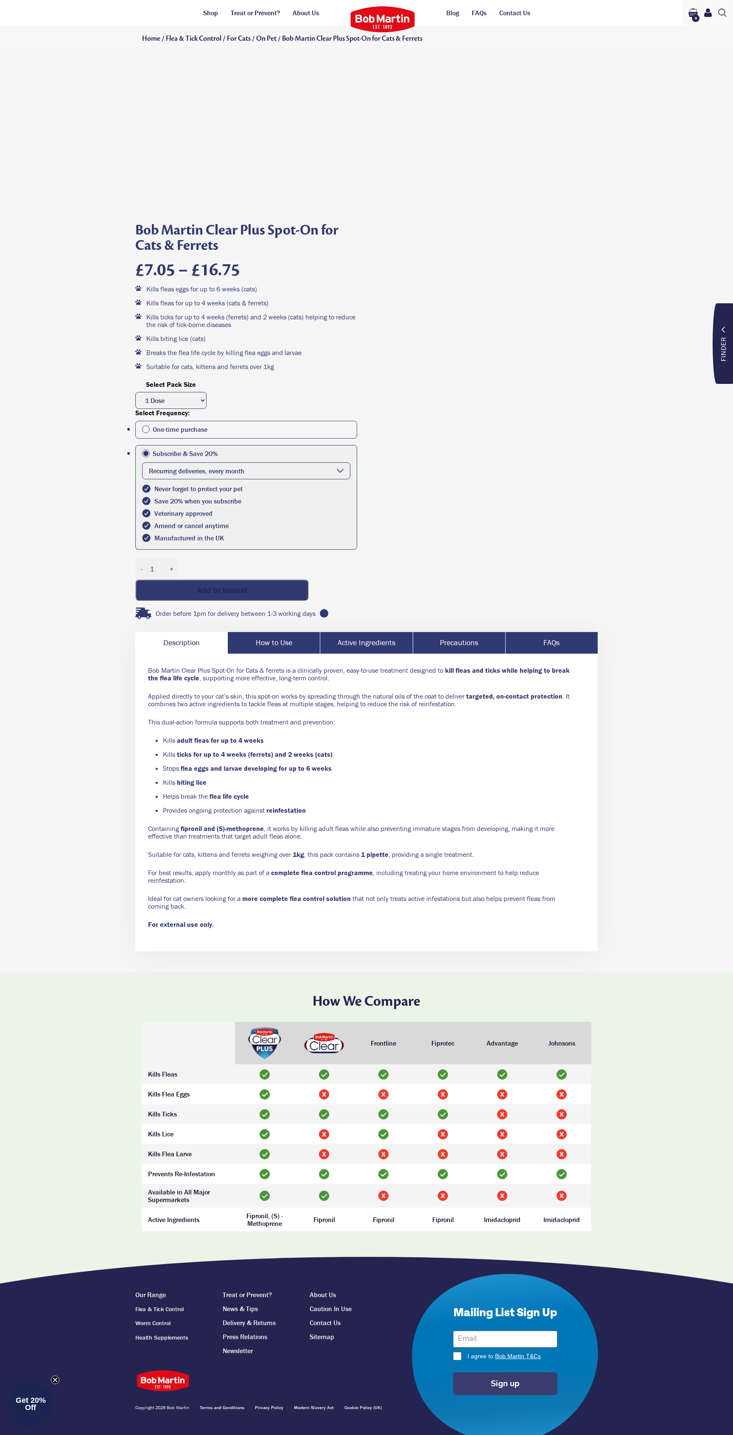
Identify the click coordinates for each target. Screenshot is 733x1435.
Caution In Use (331, 1308)
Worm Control (153, 1323)
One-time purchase (180, 429)
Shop (210, 12)
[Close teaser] (55, 1380)
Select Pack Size (171, 384)
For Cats (239, 38)
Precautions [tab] (459, 642)
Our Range (150, 1294)
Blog (452, 12)
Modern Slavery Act (314, 1407)
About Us (306, 12)
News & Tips (240, 1308)
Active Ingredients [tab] (366, 642)
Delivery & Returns (249, 1322)
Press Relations (245, 1336)
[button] (30, 1404)
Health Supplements (161, 1337)
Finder (723, 348)
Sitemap (322, 1336)
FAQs (479, 12)
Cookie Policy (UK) (363, 1407)
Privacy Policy (269, 1407)
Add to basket (222, 590)
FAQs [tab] (551, 642)
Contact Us (514, 12)
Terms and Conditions (222, 1407)
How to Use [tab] (274, 642)
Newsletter (238, 1350)
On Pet (266, 38)
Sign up (505, 1383)
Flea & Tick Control (193, 38)
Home (151, 38)
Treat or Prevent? (255, 12)
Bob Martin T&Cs (518, 1356)
